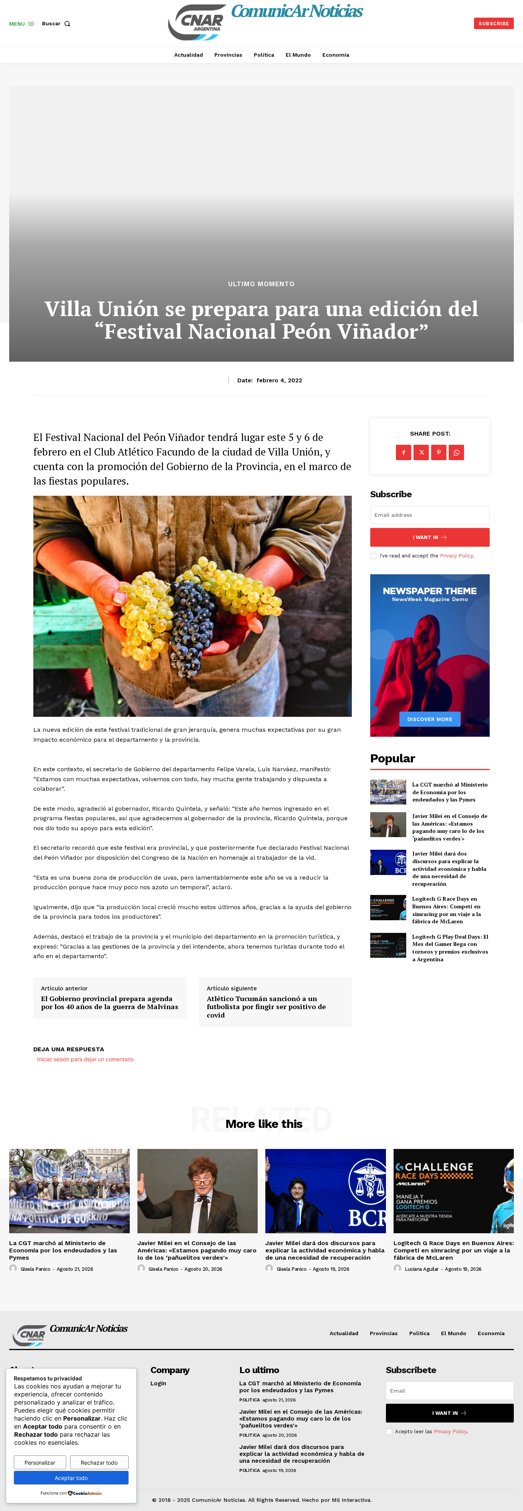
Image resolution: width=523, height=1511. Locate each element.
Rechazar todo (99, 1462)
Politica (249, 1400)
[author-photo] (14, 1268)
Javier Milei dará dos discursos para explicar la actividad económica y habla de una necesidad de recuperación (449, 868)
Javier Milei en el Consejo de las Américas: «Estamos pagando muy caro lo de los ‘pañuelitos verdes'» (449, 827)
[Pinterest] (438, 452)
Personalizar (40, 1462)
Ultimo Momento (261, 284)
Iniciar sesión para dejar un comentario (85, 1059)
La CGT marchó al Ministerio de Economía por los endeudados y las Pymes (450, 792)
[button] (58, 23)
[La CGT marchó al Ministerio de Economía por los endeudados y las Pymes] (388, 792)
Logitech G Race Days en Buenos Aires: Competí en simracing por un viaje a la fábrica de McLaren (446, 910)
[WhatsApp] (456, 452)
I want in (425, 537)
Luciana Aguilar (422, 1269)
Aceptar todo (71, 1478)
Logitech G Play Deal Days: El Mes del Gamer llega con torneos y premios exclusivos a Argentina (450, 948)
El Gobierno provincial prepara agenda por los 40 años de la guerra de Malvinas (109, 1003)
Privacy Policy (456, 556)
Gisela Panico (36, 1269)
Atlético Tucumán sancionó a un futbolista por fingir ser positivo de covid (266, 1007)
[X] (421, 452)
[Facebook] (403, 452)
